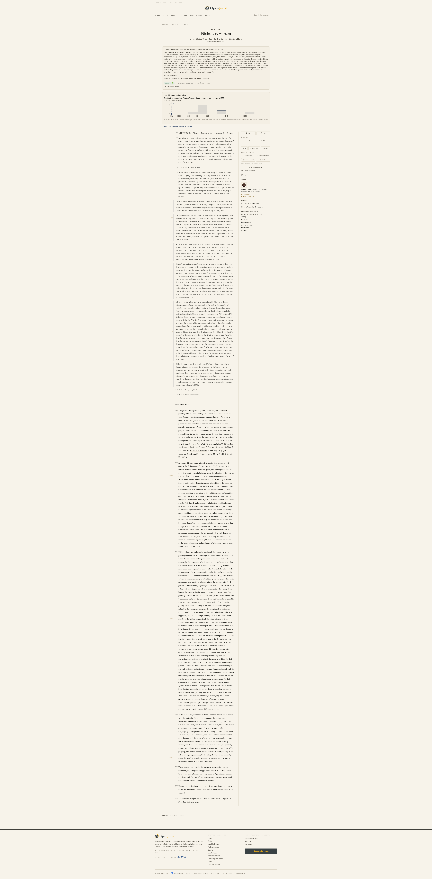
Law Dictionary (213, 844)
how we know (205, 83)
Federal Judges (213, 847)
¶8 (177, 264)
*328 (171, 218)
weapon (244, 230)
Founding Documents (215, 859)
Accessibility (177, 873)
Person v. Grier (206, 453)
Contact (189, 873)
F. (180, 24)
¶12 (177, 394)
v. (196, 443)
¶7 (177, 244)
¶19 (176, 786)
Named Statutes (214, 856)
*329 (171, 331)
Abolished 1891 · (246, 194)
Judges (184, 15)
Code (165, 15)
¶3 (177, 167)
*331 (171, 618)
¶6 (177, 215)
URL (244, 148)
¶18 (176, 767)
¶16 (176, 552)
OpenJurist (165, 24)
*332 (171, 757)
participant (245, 228)
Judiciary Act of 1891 (247, 196)
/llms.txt (248, 841)
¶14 (176, 410)
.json (171, 816)
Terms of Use (227, 873)
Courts (174, 15)
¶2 (177, 138)
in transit (191, 344)
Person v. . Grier (176, 79)
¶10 (177, 364)
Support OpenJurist (261, 851)
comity (243, 217)
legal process (246, 222)
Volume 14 (174, 24)
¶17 (176, 714)
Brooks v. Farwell (203, 79)
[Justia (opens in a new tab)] (181, 857)
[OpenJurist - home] (216, 8)
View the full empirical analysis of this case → (178, 127)
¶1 (177, 133)
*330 (171, 475)
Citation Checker (214, 864)
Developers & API (251, 838)
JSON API (248, 844)
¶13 (176, 404)
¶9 (177, 302)
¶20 (176, 798)
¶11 (177, 389)
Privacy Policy (240, 873)
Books (208, 15)
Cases (157, 15)
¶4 (177, 172)
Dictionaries (196, 15)
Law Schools (212, 853)
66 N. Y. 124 (218, 453)
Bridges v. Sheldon (189, 79)
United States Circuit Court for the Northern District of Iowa (216, 39)
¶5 (177, 201)
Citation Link (254, 148)
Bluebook (265, 148)
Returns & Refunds (201, 873)
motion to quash (215, 267)
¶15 (176, 462)
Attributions (215, 873)
